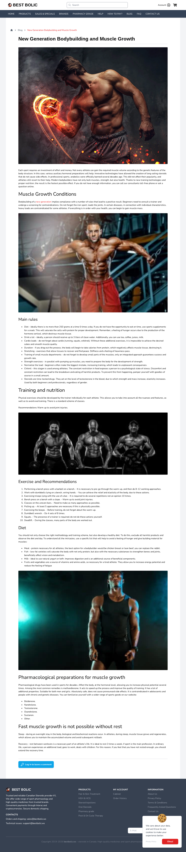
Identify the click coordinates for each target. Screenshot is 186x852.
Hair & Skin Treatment (89, 793)
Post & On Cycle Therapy (90, 815)
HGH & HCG (84, 798)
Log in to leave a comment (38, 764)
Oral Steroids (85, 807)
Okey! (170, 841)
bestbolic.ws (70, 841)
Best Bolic (25, 5)
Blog (20, 30)
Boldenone (29, 701)
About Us (152, 793)
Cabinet (117, 793)
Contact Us (153, 811)
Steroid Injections (87, 802)
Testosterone (30, 708)
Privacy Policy (154, 798)
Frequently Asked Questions (162, 807)
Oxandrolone (30, 711)
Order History (120, 798)
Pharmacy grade (86, 811)
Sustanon (28, 715)
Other (27, 718)
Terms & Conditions (157, 802)
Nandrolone (30, 704)
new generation (43, 201)
